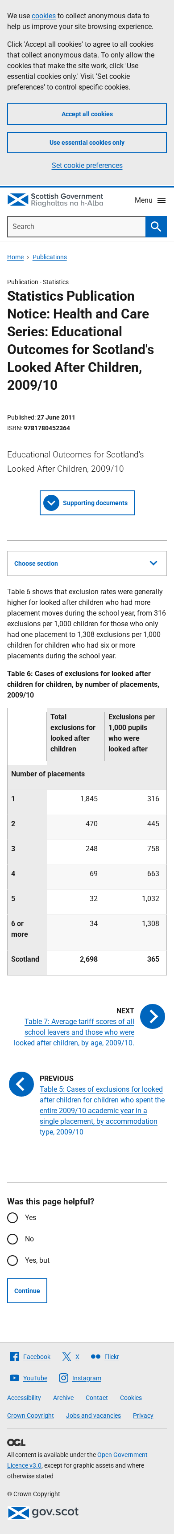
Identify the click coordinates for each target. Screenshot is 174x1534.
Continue (27, 1290)
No (29, 1239)
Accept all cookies (87, 114)
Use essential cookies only (87, 142)
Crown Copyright (30, 1415)
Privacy (143, 1415)
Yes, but (37, 1260)
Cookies (131, 1397)
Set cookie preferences (87, 165)
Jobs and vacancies (93, 1415)
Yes (30, 1217)
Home (15, 257)
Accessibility (24, 1397)
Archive (63, 1397)
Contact (97, 1397)
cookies (44, 16)
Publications (50, 257)
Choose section (36, 563)
